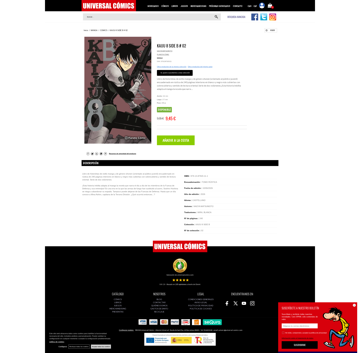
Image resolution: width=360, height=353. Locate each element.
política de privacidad (318, 333)
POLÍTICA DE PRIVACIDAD (200, 305)
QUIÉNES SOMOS (159, 305)
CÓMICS (165, 6)
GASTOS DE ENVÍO (159, 308)
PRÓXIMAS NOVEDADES (219, 6)
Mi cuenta (262, 6)
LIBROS (174, 6)
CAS (249, 6)
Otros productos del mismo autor (200, 67)
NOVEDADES (153, 6)
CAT (255, 6)
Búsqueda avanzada (236, 17)
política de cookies (56, 342)
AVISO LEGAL (200, 302)
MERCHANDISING (198, 6)
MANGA (160, 58)
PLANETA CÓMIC (163, 54)
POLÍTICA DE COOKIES (201, 308)
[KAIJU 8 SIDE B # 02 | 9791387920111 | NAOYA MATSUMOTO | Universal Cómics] (117, 90)
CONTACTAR (159, 302)
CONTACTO (237, 6)
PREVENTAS (117, 311)
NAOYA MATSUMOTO (164, 51)
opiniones (180, 284)
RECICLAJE (159, 311)
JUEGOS (184, 6)
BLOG (159, 299)
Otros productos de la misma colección (171, 67)
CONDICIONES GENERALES (201, 299)
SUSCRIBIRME (300, 345)
